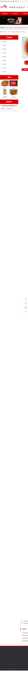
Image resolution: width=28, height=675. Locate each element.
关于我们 (15, 13)
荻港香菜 (4, 41)
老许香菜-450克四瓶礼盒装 (19, 27)
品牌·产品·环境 (3, 666)
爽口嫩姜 (4, 49)
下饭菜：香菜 (9, 27)
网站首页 (5, 13)
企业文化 (2, 664)
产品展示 (13, 31)
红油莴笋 (4, 52)
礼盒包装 (4, 71)
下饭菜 (4, 68)
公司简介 (2, 662)
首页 (8, 31)
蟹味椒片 (18, 31)
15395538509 (26, 299)
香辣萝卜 (4, 45)
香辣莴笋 (4, 64)
